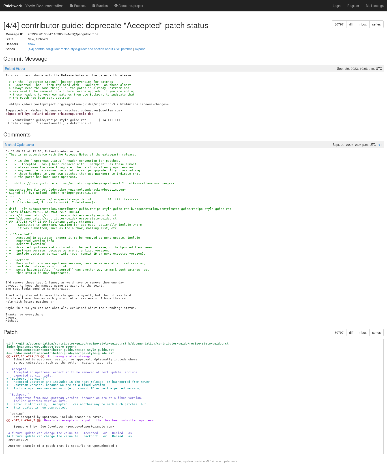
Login (337, 5)
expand (140, 49)
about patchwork (226, 461)
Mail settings (375, 5)
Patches (79, 5)
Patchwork (12, 6)
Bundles (101, 5)
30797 (339, 24)
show (31, 44)
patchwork (156, 461)
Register (353, 5)
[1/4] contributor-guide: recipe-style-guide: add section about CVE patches (80, 49)
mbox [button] (363, 24)
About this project (130, 5)
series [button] (376, 24)
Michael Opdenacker (19, 144)
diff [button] (351, 24)
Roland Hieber (15, 68)
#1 (380, 144)
